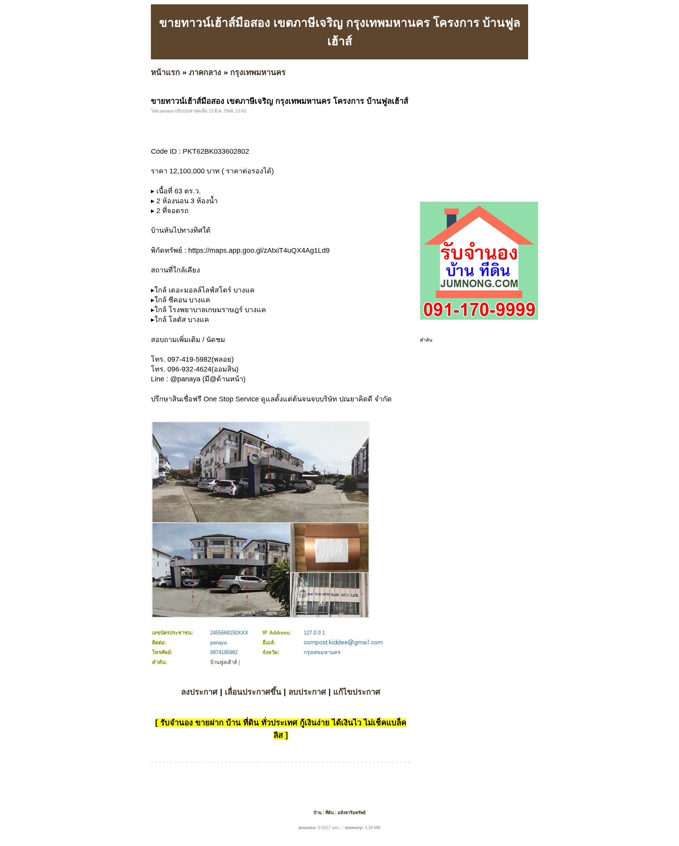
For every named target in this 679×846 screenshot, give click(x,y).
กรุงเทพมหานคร (258, 72)
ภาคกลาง (205, 72)
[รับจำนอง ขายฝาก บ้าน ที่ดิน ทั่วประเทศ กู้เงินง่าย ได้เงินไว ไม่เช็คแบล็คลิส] (479, 318)
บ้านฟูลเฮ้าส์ (223, 662)
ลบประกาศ (307, 692)
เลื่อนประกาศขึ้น (253, 692)
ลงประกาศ (199, 692)
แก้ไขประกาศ (356, 692)
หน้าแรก (165, 72)
